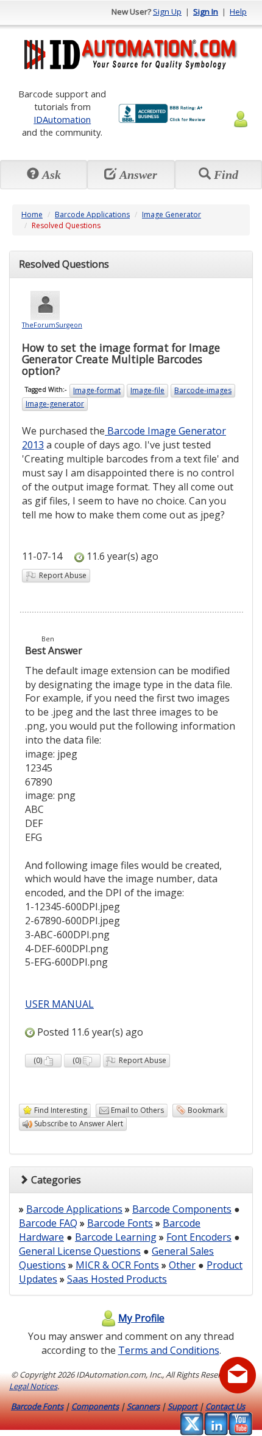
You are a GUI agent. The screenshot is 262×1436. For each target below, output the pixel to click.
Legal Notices (33, 1386)
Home (32, 214)
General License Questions (80, 1251)
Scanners (143, 1406)
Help (238, 11)
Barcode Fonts (120, 1223)
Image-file (147, 390)
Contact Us (225, 1406)
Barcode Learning (116, 1237)
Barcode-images (203, 390)
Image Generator (171, 214)
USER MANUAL (59, 1004)
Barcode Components (182, 1209)
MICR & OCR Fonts (117, 1265)
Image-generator (55, 404)
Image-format (97, 390)
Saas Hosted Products (117, 1279)
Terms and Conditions (168, 1350)
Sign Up (167, 11)
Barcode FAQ (48, 1223)
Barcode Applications (92, 214)
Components (95, 1406)
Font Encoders (199, 1237)
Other (182, 1265)
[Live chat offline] (237, 1375)
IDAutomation (62, 119)
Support (182, 1406)
